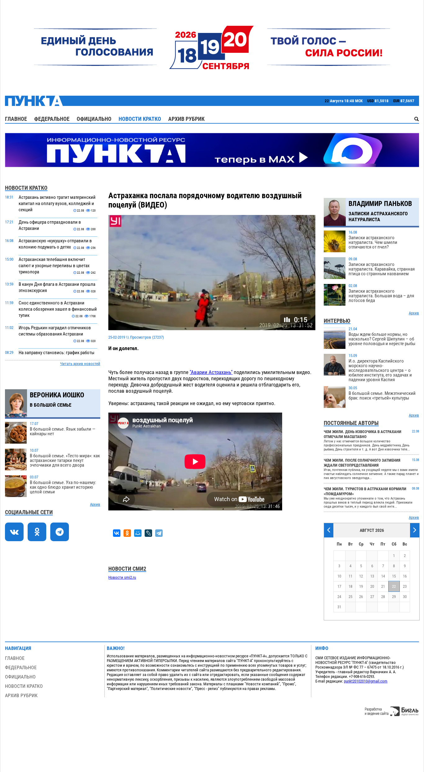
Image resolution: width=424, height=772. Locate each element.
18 (350, 586)
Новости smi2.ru (122, 577)
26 (361, 596)
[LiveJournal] (148, 533)
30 (405, 596)
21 (383, 586)
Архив (95, 504)
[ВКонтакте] (116, 533)
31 (339, 607)
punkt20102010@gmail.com (365, 681)
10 (339, 576)
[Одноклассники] (127, 533)
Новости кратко (140, 119)
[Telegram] (159, 533)
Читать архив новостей (80, 363)
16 (405, 576)
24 (339, 596)
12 (361, 576)
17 (339, 586)
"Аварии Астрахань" (211, 372)
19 (361, 586)
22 (394, 586)
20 (372, 586)
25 (350, 596)
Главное (16, 119)
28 (383, 596)
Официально (94, 119)
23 (405, 586)
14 (383, 576)
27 (372, 596)
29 (394, 596)
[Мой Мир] (138, 533)
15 (394, 576)
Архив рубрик (186, 119)
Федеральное (52, 119)
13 (372, 576)
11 (350, 576)
